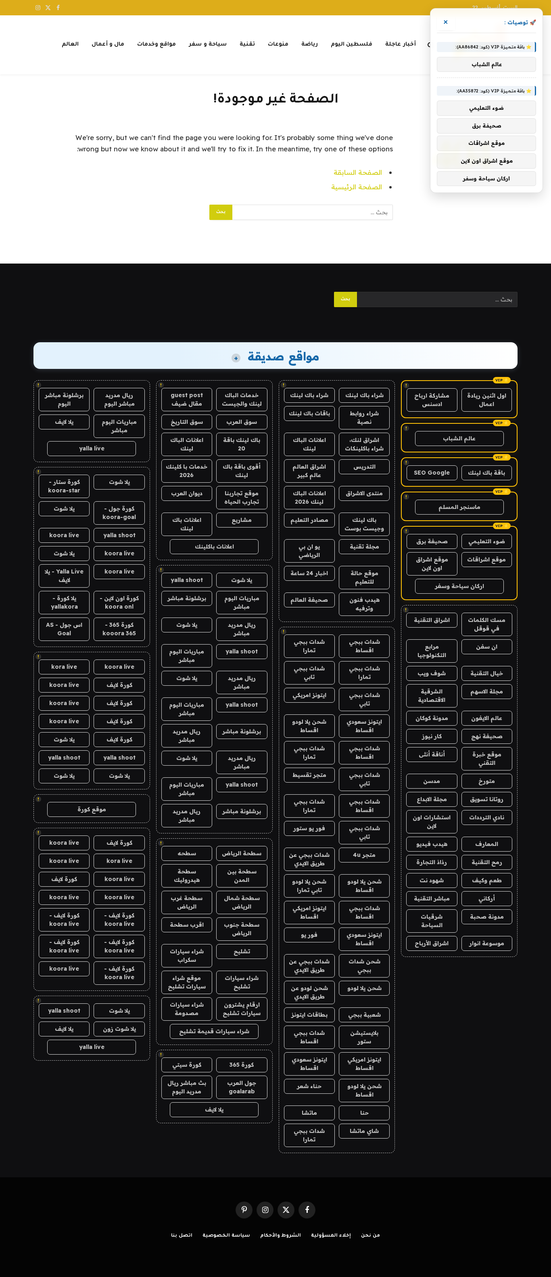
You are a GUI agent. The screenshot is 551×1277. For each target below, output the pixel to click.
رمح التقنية (487, 862)
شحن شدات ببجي (364, 965)
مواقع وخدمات (156, 45)
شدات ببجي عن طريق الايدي (309, 859)
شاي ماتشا (364, 1131)
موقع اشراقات (486, 559)
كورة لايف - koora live (119, 919)
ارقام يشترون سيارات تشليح (242, 1009)
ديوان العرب (186, 493)
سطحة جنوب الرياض (241, 929)
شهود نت (432, 880)
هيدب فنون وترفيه (364, 604)
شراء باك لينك (364, 395)
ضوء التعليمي (486, 541)
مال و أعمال (108, 45)
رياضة (309, 45)
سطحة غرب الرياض (186, 902)
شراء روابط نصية (364, 417)
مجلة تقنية (364, 546)
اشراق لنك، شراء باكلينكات (364, 444)
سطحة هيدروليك (187, 875)
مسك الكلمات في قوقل (486, 624)
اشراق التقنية (432, 620)
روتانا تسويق (486, 799)
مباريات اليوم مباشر (241, 602)
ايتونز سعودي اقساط (364, 726)
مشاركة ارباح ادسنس (431, 400)
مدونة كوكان (431, 718)
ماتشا (309, 1112)
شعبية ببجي (364, 1014)
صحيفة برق (432, 541)
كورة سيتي (186, 1064)
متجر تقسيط (309, 775)
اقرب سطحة (187, 924)
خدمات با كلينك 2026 (186, 471)
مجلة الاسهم (486, 691)
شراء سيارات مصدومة (187, 1009)
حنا (364, 1112)
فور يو (309, 934)
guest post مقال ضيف (187, 399)
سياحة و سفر (208, 45)
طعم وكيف (487, 880)
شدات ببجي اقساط (364, 646)
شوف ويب (431, 673)
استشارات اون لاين (432, 821)
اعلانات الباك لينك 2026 (309, 497)
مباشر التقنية (432, 898)
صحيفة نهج (487, 736)
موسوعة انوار (486, 943)
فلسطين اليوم (351, 45)
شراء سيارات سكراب (187, 955)
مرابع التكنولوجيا (431, 651)
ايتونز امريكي (309, 695)
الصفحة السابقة (358, 172)
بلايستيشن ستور (364, 1037)
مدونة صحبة (487, 916)
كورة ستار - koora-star (64, 486)
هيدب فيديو (431, 844)
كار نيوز (432, 736)
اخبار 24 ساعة (309, 573)
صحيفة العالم (309, 599)
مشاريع (242, 519)
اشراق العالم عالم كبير (309, 471)
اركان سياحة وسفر (459, 586)
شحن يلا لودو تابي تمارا (309, 886)
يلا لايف (214, 1109)
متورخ (486, 781)
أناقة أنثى (432, 754)
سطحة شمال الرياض (242, 902)
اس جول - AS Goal (64, 629)
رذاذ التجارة (431, 862)
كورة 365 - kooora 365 (119, 629)
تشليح (242, 951)
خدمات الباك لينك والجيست (242, 399)
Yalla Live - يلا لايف (64, 576)
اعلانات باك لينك (186, 524)
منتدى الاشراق (364, 493)
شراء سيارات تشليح (242, 982)
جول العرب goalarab (241, 1087)
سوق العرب (241, 421)
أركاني (486, 898)
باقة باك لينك (486, 472)
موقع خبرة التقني (486, 758)
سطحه (186, 853)
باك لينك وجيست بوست (364, 524)
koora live (64, 535)
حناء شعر (309, 1086)
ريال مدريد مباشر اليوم (119, 399)
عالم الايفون (486, 718)
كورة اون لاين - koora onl (119, 602)
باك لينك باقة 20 (241, 444)
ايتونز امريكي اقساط (309, 912)
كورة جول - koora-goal (119, 513)
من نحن (370, 1236)
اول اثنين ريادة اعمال (486, 400)
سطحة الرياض (241, 853)
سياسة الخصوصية (226, 1236)
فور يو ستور (309, 828)
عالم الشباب (459, 438)
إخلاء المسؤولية (331, 1236)
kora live (64, 666)
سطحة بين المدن (242, 875)
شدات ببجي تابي (309, 672)
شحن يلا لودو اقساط (309, 726)
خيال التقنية (486, 673)
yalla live (91, 448)
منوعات (278, 45)
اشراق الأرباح (432, 943)
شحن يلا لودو (364, 988)
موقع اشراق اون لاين (432, 564)
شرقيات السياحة (431, 921)
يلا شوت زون (119, 1028)
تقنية (247, 45)
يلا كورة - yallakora (64, 602)
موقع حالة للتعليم (364, 577)
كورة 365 (242, 1064)
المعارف (486, 844)
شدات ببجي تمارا (309, 646)
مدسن (431, 781)
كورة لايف (119, 685)
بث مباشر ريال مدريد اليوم (186, 1087)
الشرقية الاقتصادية (431, 695)
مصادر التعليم (309, 519)
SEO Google (432, 472)
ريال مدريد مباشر (242, 629)
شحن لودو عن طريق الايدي (309, 992)
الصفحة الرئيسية (356, 186)
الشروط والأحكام (280, 1236)
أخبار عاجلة (400, 45)
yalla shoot (187, 580)
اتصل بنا (181, 1236)
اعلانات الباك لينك (309, 444)
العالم (70, 45)
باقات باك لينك (309, 413)
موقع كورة (91, 809)
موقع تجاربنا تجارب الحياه (241, 497)
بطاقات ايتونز (309, 1014)
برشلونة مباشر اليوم (64, 399)
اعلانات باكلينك (214, 546)
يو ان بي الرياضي (309, 551)
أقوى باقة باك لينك (242, 471)
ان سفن (486, 646)
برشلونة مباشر (186, 598)
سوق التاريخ (187, 421)
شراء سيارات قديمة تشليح (214, 1031)
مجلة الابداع (432, 799)
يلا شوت (241, 580)
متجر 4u (364, 854)
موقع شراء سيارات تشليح (187, 982)
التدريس (364, 466)
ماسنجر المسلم (459, 507)
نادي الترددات (486, 817)
